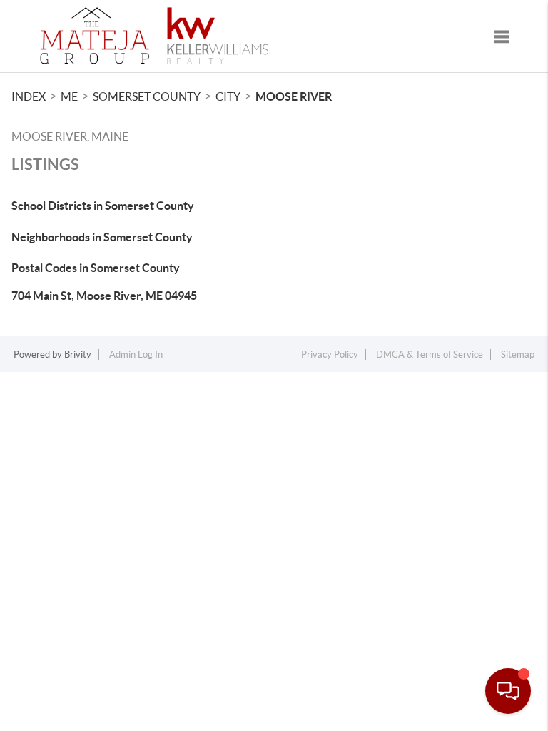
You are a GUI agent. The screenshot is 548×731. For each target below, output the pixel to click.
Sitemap (517, 354)
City (227, 96)
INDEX (28, 96)
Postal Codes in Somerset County (95, 267)
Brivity (77, 354)
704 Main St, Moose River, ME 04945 (104, 295)
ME (69, 96)
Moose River (293, 96)
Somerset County (147, 96)
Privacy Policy (329, 354)
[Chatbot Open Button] (508, 691)
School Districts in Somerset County (102, 205)
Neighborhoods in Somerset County (102, 237)
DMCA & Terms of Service (429, 354)
